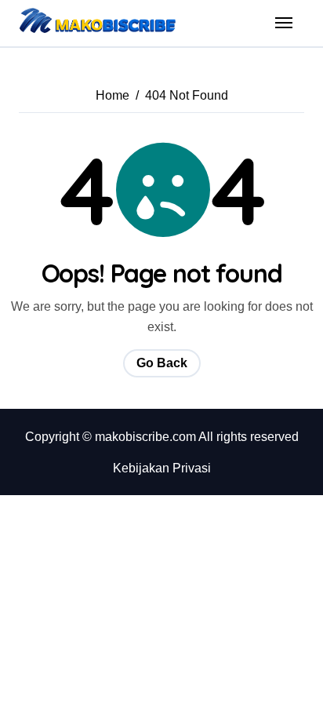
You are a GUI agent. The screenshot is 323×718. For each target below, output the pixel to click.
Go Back (161, 363)
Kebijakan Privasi (162, 468)
